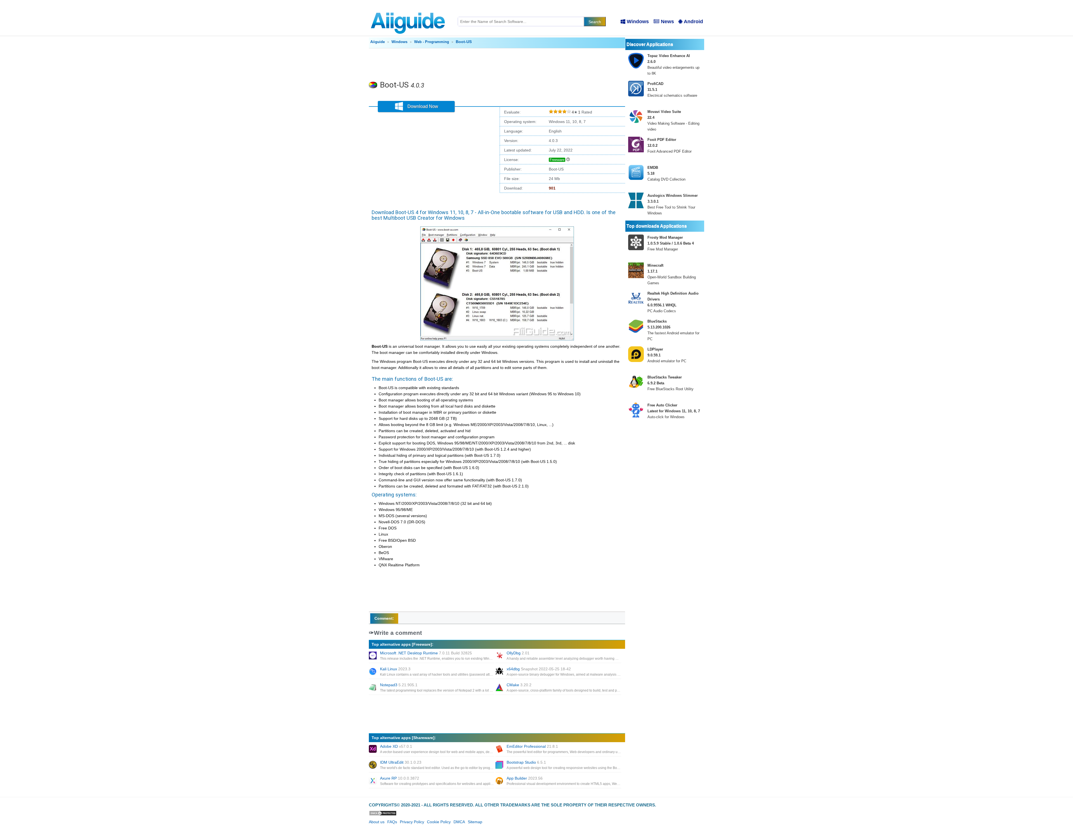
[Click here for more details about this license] (568, 159)
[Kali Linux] (373, 672)
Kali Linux (395, 669)
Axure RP (399, 778)
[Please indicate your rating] (551, 112)
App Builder (525, 778)
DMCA (459, 822)
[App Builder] (499, 781)
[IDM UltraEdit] (373, 765)
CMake (519, 685)
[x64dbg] (499, 672)
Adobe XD (396, 746)
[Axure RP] (373, 781)
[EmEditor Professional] (499, 749)
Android (693, 21)
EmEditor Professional (532, 746)
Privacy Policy (412, 822)
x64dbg (539, 669)
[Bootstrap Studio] (499, 765)
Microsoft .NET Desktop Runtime (426, 653)
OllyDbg (518, 653)
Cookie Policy (439, 822)
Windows (638, 21)
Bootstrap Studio (526, 762)
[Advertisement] (497, 63)
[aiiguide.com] (408, 10)
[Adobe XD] (373, 749)
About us (376, 822)
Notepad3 (398, 685)
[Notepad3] (373, 687)
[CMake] (499, 687)
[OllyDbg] (499, 656)
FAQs (392, 822)
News (667, 21)
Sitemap (475, 822)
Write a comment (398, 633)
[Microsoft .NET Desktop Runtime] (373, 656)
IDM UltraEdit (400, 762)
